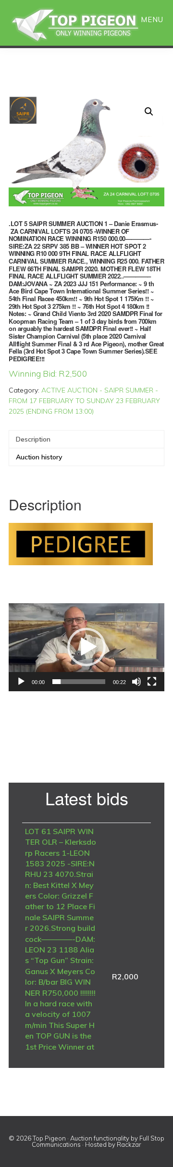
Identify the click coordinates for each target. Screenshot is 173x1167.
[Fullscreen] (152, 681)
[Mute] (136, 681)
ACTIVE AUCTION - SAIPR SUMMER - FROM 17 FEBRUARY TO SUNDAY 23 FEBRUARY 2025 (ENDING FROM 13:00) (84, 401)
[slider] (78, 681)
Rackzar (129, 1144)
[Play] (21, 681)
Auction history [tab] (39, 457)
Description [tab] (33, 439)
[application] (86, 647)
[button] (149, 111)
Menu (152, 19)
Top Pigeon (86, 25)
